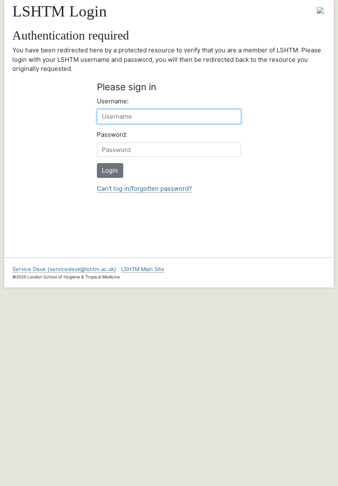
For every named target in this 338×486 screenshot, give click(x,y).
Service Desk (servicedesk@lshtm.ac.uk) (64, 269)
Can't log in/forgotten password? (144, 188)
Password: (112, 134)
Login (110, 170)
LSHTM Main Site (142, 269)
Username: (113, 101)
